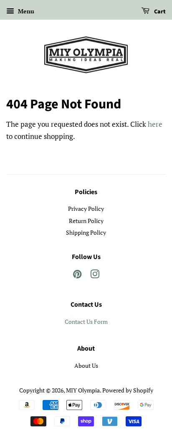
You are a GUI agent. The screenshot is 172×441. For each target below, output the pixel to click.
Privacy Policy (86, 209)
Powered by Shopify (127, 390)
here (155, 124)
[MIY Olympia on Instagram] (94, 275)
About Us (86, 365)
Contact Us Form (86, 322)
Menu (25, 11)
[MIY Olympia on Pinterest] (77, 275)
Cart (159, 12)
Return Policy (86, 221)
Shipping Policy (86, 232)
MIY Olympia (83, 390)
